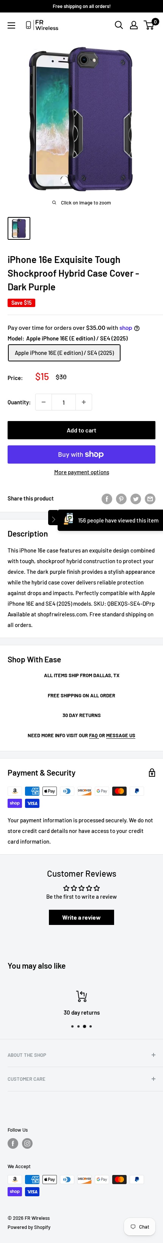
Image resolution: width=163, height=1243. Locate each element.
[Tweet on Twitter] (135, 498)
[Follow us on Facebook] (13, 1143)
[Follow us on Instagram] (27, 1143)
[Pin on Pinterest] (121, 498)
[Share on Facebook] (107, 498)
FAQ (94, 735)
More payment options (81, 472)
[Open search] (119, 25)
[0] (149, 25)
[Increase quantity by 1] (84, 402)
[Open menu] (11, 25)
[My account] (134, 25)
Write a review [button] (81, 917)
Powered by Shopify (29, 1227)
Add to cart (81, 430)
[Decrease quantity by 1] (44, 402)
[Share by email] (150, 498)
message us (120, 735)
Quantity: (19, 402)
